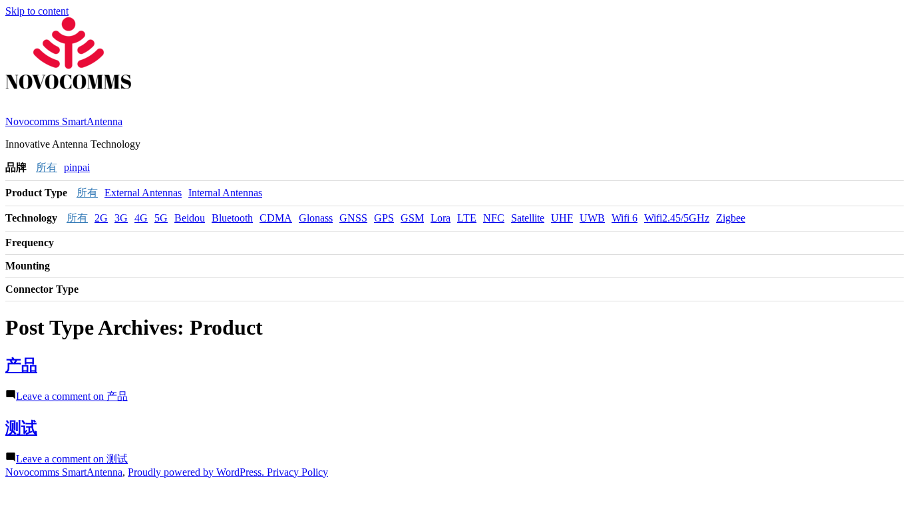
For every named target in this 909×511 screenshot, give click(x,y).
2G (101, 218)
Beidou (189, 218)
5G (161, 218)
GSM (412, 218)
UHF (562, 218)
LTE (466, 218)
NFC (493, 218)
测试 (21, 427)
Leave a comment (72, 396)
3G (121, 218)
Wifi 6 (624, 218)
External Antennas (143, 192)
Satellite (527, 218)
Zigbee (730, 218)
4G (141, 218)
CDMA (276, 218)
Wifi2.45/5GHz (676, 218)
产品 (21, 365)
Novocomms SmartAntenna (63, 121)
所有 (46, 167)
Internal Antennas (225, 192)
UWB (592, 218)
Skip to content (37, 11)
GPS (384, 218)
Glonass (316, 218)
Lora (441, 218)
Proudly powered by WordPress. (197, 472)
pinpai (77, 167)
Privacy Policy (297, 472)
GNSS (353, 218)
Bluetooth (232, 218)
